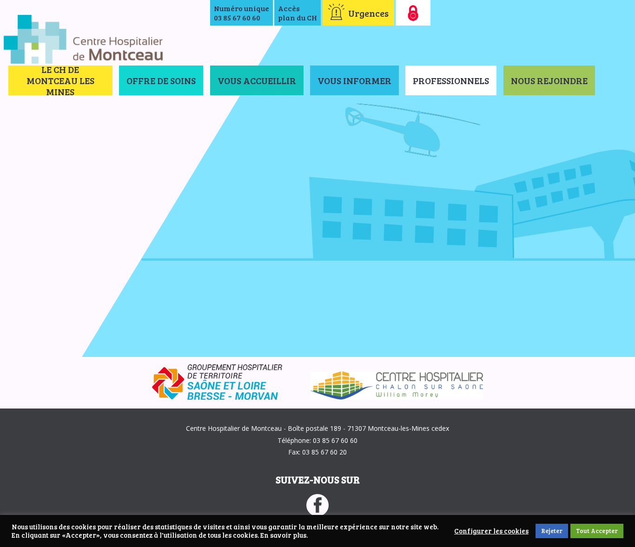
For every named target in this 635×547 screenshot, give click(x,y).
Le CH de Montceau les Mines (60, 80)
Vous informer (354, 80)
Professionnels (451, 80)
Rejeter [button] (551, 531)
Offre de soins (161, 80)
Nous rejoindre (549, 80)
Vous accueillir (257, 80)
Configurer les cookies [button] (491, 531)
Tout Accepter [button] (597, 531)
